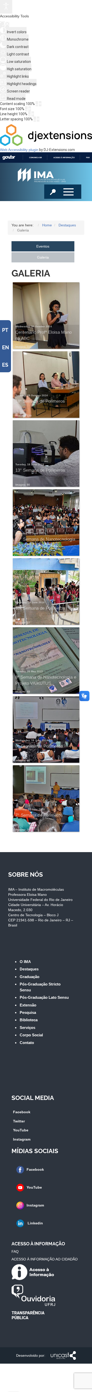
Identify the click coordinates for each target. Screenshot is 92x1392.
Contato (27, 1042)
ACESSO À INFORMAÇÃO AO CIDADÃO (45, 1259)
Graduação (29, 977)
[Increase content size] (40, 103)
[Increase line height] (32, 114)
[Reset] (2, 24)
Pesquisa (28, 1012)
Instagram (21, 1139)
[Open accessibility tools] (6, 7)
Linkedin (35, 1223)
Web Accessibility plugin (19, 150)
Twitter (19, 1121)
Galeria (43, 257)
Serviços (27, 1027)
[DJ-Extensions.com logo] (46, 145)
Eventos (42, 246)
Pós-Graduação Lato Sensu (44, 997)
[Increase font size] (29, 108)
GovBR (8, 157)
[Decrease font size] (26, 108)
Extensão (28, 1005)
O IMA (25, 961)
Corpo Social (31, 1035)
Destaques (29, 969)
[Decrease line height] (29, 114)
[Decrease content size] (37, 103)
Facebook (21, 1112)
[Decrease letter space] (34, 119)
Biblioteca (29, 1020)
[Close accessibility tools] (7, 24)
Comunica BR (35, 157)
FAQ (15, 1251)
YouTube (20, 1130)
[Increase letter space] (38, 119)
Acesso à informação (64, 157)
